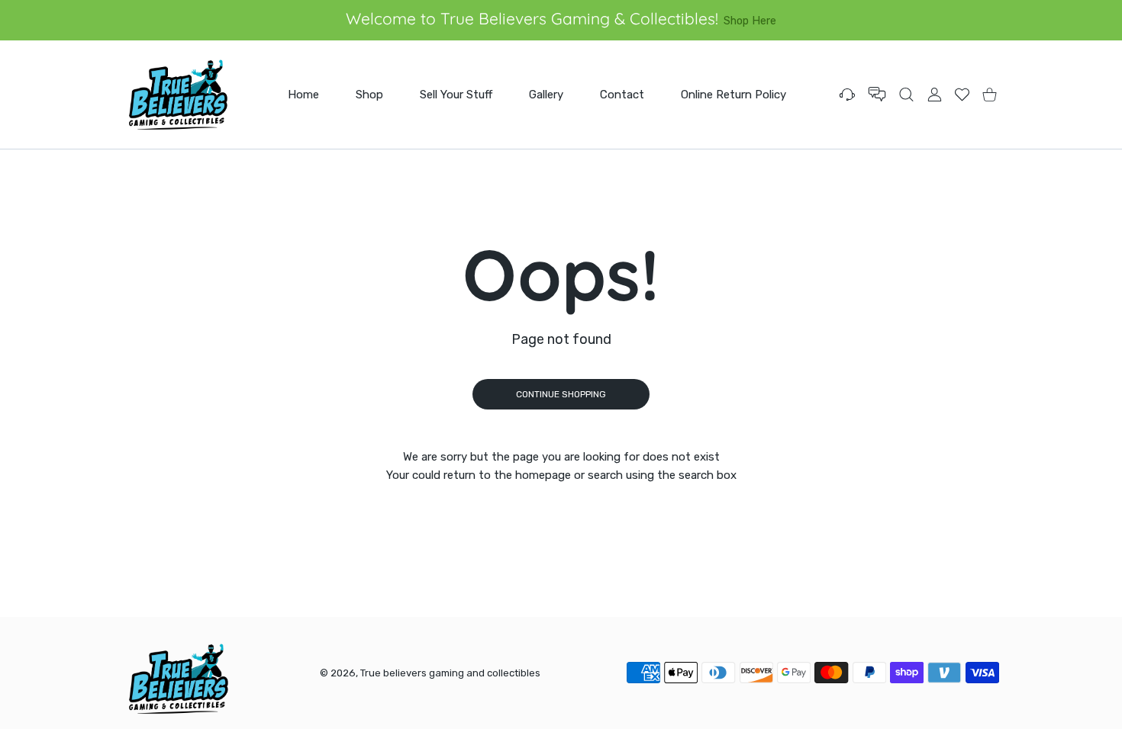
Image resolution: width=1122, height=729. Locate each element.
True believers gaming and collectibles (450, 673)
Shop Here (750, 20)
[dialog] (906, 94)
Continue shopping (561, 394)
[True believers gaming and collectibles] (178, 94)
